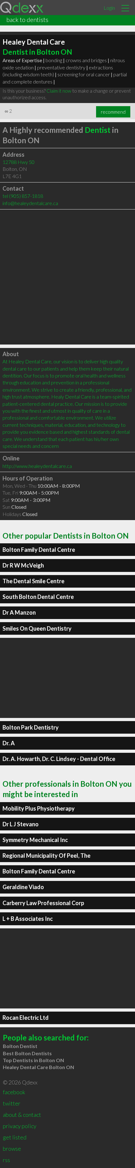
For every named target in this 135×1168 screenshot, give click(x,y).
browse (12, 1148)
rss (6, 1159)
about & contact (22, 1114)
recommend (113, 112)
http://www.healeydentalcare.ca (37, 466)
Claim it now (58, 91)
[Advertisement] (67, 277)
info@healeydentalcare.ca (30, 203)
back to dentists (27, 19)
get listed (14, 1137)
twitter (11, 1103)
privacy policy (19, 1125)
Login (109, 8)
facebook (14, 1092)
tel (23, 196)
